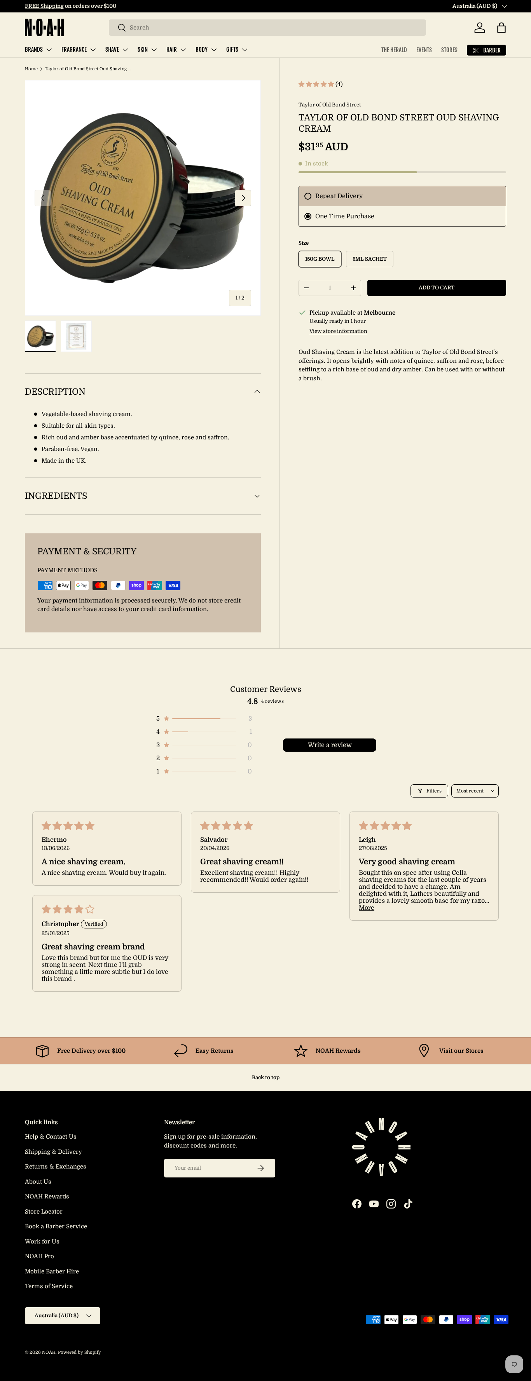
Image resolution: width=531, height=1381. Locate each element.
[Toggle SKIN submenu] (154, 49)
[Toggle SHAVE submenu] (125, 49)
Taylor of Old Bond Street (330, 105)
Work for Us (42, 1241)
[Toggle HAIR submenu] (183, 49)
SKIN (143, 49)
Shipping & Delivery (53, 1151)
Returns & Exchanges (55, 1166)
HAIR (171, 49)
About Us (38, 1181)
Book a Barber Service (56, 1226)
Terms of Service (49, 1286)
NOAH (49, 1352)
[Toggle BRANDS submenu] (49, 49)
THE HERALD (394, 50)
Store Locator (44, 1211)
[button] (501, 27)
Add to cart (436, 288)
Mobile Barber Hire (52, 1271)
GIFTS (232, 49)
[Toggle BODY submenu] (213, 49)
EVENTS (424, 50)
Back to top (265, 1077)
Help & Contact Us (51, 1136)
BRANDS (34, 49)
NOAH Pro (39, 1256)
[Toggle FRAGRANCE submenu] (93, 49)
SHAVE (112, 49)
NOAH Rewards (47, 1196)
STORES (449, 50)
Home (31, 68)
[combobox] (267, 27)
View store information (338, 331)
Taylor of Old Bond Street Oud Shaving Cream (88, 68)
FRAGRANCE (74, 49)
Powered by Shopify (79, 1352)
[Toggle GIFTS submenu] (244, 49)
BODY (202, 49)
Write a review (330, 745)
